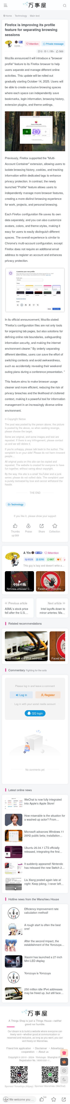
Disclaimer (41, 1048)
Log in (23, 695)
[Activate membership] (64, 1062)
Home (8, 15)
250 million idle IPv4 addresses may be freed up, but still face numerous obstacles (43, 993)
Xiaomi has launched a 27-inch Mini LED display (43, 959)
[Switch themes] (64, 1079)
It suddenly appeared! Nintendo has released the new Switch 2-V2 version (43, 867)
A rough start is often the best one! (42, 927)
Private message (55, 43)
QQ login (37, 713)
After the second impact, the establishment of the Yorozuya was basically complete (42, 944)
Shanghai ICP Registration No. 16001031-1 (40, 1059)
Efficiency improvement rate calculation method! (41, 911)
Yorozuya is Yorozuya (37, 973)
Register (50, 695)
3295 (41, 559)
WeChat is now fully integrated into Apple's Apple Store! (43, 801)
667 (52, 559)
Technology (21, 15)
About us (43, 1051)
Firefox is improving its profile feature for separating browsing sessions (31, 29)
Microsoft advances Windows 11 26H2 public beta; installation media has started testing (44, 835)
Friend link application (18, 1048)
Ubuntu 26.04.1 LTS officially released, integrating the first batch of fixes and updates (42, 851)
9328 (30, 559)
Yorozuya (41, 1057)
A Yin (27, 553)
